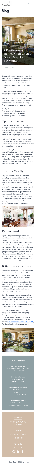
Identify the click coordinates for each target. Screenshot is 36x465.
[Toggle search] (28, 3)
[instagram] (13, 451)
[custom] (18, 451)
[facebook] (22, 451)
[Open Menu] (32, 3)
